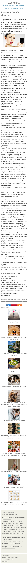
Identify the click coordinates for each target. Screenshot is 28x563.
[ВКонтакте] (8, 305)
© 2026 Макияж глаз (5, 555)
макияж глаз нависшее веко (10, 302)
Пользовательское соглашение (12, 557)
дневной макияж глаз (9, 299)
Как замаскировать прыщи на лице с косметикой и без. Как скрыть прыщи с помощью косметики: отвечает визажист (13, 523)
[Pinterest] (14, 305)
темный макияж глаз (10, 301)
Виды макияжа (20, 6)
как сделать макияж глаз (21, 302)
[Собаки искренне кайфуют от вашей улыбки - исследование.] (14, 335)
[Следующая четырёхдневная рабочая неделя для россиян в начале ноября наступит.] (14, 500)
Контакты (4, 557)
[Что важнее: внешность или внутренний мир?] (14, 469)
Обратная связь (5, 561)
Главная (5, 6)
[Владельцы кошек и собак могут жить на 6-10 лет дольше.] (14, 384)
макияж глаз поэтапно (18, 301)
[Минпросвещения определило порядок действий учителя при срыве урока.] (14, 484)
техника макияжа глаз (17, 299)
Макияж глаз (14, 3)
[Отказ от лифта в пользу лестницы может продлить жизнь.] (14, 319)
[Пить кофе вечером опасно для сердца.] (14, 419)
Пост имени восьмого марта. (10, 514)
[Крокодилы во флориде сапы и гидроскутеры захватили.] (14, 352)
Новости (11, 6)
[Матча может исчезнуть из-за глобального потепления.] (14, 368)
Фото (21, 8)
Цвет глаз (7, 8)
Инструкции (14, 8)
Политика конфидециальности (7, 559)
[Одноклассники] (19, 305)
